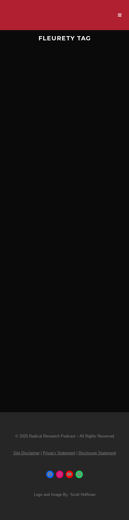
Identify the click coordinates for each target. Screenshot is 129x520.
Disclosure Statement (97, 453)
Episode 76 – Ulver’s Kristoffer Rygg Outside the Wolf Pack (64, 142)
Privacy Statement (59, 453)
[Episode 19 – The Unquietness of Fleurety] (65, 272)
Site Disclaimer (26, 453)
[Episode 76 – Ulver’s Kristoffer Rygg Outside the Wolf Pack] (65, 85)
